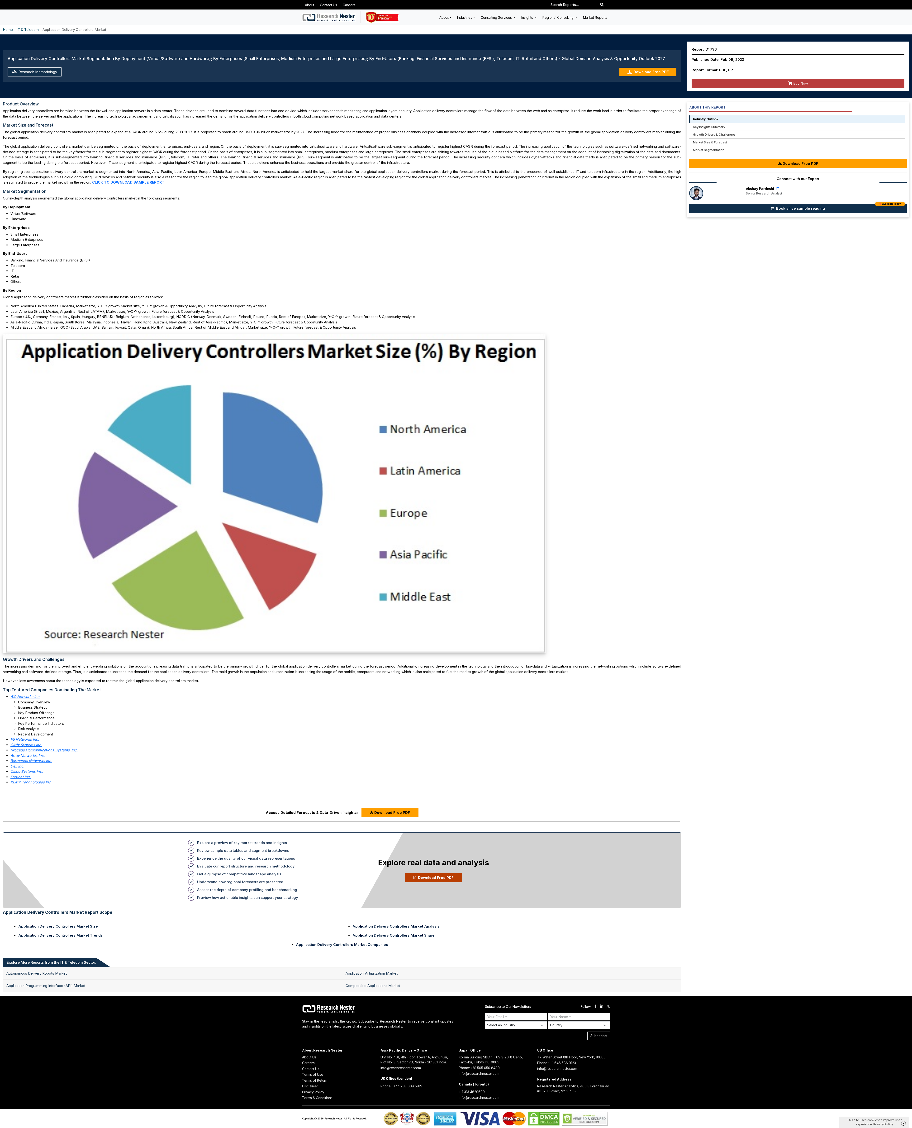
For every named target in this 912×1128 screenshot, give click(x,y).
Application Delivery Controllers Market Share (393, 935)
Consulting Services (497, 17)
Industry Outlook (705, 119)
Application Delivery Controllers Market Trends (60, 935)
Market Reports (595, 17)
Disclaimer (310, 1086)
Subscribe (598, 1035)
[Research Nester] (329, 17)
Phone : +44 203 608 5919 (401, 1086)
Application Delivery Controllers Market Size (58, 926)
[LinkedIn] (777, 189)
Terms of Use (312, 1074)
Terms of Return (314, 1080)
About (309, 5)
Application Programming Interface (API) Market (45, 985)
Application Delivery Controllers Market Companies (342, 944)
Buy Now (800, 83)
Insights (527, 17)
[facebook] (595, 1007)
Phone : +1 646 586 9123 (556, 1063)
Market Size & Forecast (710, 142)
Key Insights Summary (709, 127)
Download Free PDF (651, 72)
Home (8, 29)
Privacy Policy (313, 1092)
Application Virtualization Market (372, 973)
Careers (349, 5)
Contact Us (328, 5)
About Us (309, 1057)
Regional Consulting (558, 17)
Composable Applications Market (373, 985)
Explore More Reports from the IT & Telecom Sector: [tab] (51, 962)
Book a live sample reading (838, 207)
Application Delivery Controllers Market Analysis (396, 926)
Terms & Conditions (317, 1098)
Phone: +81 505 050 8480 (479, 1068)
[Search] (602, 5)
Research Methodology (37, 72)
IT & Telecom (28, 29)
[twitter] (608, 1007)
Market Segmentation (708, 150)
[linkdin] (601, 1007)
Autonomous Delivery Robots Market (36, 973)
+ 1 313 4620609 (472, 1092)
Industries (464, 17)
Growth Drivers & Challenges (714, 134)
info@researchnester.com (400, 1068)
